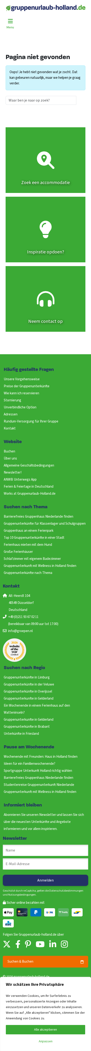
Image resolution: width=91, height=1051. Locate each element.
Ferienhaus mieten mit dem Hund (28, 544)
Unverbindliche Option (20, 407)
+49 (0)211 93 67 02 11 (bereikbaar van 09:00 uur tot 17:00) (33, 620)
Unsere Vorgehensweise (22, 379)
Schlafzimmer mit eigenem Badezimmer (32, 558)
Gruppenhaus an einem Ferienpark (28, 530)
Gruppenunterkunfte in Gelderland (28, 698)
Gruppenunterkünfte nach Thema (28, 572)
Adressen (11, 414)
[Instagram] (64, 944)
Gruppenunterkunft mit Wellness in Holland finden (40, 565)
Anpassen (45, 1041)
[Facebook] (17, 944)
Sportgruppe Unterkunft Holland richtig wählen (38, 770)
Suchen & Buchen (20, 961)
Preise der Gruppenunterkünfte (26, 386)
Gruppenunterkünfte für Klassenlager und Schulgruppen (45, 523)
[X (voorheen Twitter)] (7, 944)
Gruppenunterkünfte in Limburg (27, 677)
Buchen (9, 451)
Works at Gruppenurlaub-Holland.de (30, 493)
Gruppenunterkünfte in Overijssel (28, 691)
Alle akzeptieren (45, 1029)
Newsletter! (12, 472)
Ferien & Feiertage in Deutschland (28, 486)
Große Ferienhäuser (18, 551)
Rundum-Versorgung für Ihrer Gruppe (31, 421)
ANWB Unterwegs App (20, 479)
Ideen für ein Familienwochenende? (29, 763)
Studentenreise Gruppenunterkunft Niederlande (39, 784)
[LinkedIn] (52, 944)
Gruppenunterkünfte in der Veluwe (29, 684)
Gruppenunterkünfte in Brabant (27, 726)
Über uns (10, 458)
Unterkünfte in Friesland (21, 733)
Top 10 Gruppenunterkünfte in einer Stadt (34, 537)
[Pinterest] (28, 944)
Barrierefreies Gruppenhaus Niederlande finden (38, 516)
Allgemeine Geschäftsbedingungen (29, 465)
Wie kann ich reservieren (21, 393)
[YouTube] (40, 944)
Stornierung (12, 400)
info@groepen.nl (20, 631)
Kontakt (10, 428)
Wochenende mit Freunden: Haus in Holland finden (40, 756)
